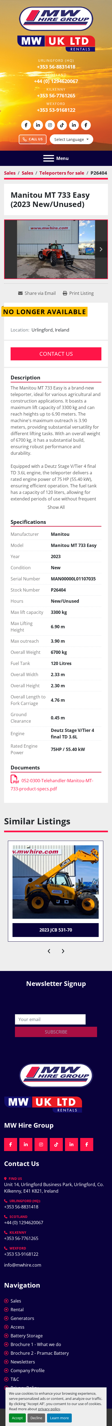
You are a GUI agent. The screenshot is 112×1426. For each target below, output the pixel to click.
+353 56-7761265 (56, 95)
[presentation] (49, 950)
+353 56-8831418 (56, 66)
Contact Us (56, 353)
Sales (16, 1301)
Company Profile (28, 1371)
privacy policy (49, 1408)
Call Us (36, 139)
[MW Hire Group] (56, 1075)
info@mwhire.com (22, 1265)
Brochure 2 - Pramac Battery (40, 1353)
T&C (15, 1379)
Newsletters (23, 1362)
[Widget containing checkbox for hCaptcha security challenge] (56, 1002)
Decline (36, 1417)
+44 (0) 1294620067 (56, 81)
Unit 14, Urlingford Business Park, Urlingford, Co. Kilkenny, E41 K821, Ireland (54, 1187)
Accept (17, 1417)
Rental (17, 1310)
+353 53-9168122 (56, 110)
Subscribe (56, 1032)
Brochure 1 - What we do (36, 1344)
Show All (56, 507)
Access (17, 1327)
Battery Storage (27, 1336)
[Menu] (48, 158)
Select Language (69, 139)
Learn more (59, 1417)
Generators (22, 1318)
